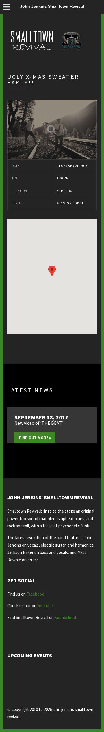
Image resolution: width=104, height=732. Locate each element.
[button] (52, 271)
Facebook (35, 594)
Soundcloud (65, 617)
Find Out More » (35, 437)
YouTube (45, 605)
